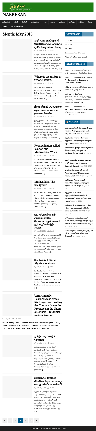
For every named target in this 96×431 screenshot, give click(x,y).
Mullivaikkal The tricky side (44, 183)
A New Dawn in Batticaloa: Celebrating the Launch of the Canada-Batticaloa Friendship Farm (79, 110)
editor (67, 70)
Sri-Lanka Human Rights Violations (45, 261)
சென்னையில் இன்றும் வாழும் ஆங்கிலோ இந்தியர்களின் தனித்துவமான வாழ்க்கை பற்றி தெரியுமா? (79, 150)
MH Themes (62, 428)
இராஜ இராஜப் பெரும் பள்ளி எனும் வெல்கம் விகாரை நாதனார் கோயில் (48, 110)
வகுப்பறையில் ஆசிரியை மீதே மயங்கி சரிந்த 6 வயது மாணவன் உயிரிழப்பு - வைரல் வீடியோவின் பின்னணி (78, 208)
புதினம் (16, 22)
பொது (90, 22)
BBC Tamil (73, 122)
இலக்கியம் (62, 22)
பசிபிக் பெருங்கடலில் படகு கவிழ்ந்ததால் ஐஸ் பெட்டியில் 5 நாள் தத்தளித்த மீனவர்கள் (79, 233)
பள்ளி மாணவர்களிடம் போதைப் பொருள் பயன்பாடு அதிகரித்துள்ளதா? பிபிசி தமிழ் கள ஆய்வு (78, 131)
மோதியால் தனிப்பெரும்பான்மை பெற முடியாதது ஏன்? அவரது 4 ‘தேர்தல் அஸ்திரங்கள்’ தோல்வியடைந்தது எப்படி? (78, 98)
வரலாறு (52, 22)
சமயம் (45, 22)
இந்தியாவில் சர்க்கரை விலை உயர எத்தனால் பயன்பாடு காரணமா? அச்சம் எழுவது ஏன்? (78, 140)
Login (4, 27)
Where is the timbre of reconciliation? (48, 78)
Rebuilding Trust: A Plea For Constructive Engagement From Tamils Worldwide (78, 80)
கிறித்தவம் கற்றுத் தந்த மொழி (76, 57)
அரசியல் (24, 22)
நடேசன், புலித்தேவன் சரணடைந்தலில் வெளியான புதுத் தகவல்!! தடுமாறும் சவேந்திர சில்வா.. (47, 221)
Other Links (16, 27)
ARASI (52, 50)
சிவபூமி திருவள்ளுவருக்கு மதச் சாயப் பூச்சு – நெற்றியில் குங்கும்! (78, 71)
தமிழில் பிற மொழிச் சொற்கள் (44, 338)
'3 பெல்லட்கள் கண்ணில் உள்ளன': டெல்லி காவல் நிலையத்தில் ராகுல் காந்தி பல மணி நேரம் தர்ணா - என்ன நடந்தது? (79, 220)
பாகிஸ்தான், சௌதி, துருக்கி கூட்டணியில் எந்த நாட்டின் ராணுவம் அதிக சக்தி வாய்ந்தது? (77, 183)
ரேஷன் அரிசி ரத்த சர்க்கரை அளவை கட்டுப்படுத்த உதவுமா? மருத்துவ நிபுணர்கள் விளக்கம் (78, 163)
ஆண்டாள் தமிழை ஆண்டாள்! (75, 52)
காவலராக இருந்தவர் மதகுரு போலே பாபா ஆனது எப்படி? (79, 88)
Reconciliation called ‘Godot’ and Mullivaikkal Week (47, 149)
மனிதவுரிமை (35, 22)
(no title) (68, 40)
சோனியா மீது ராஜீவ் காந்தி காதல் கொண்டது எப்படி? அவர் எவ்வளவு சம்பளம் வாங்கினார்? (77, 173)
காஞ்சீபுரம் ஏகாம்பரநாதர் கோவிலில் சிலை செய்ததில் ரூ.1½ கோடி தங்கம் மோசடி (48, 44)
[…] (60, 68)
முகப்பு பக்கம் (6, 22)
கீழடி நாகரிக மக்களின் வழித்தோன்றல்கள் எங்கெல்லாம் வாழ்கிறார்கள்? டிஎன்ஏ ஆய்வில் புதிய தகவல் (78, 196)
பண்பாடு (72, 22)
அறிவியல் (81, 22)
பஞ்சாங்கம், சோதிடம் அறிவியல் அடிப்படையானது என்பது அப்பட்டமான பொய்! (48, 381)
